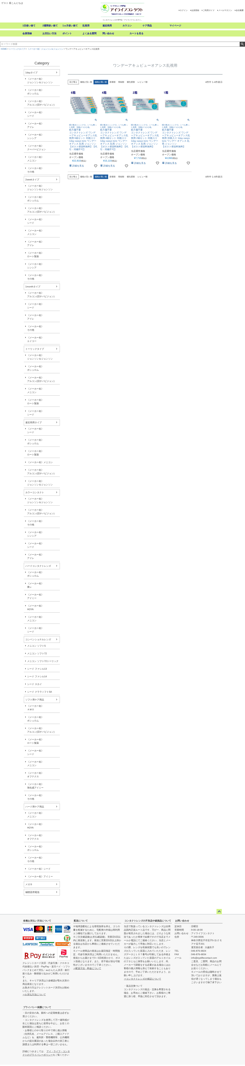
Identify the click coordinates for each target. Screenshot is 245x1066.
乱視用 (86, 25)
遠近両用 (107, 25)
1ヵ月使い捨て (70, 25)
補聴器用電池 (32, 892)
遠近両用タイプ (33, 422)
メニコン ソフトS (36, 645)
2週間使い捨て (50, 25)
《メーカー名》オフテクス (35, 775)
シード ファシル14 (37, 676)
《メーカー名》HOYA (35, 607)
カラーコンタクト (34, 492)
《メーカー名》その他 (35, 170)
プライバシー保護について (37, 1007)
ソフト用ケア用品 (34, 699)
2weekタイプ (32, 179)
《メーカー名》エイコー (35, 339)
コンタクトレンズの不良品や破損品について (147, 920)
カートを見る (137, 33)
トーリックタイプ (17, 49)
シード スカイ (34, 684)
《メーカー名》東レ (35, 585)
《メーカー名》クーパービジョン (36, 148)
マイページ (175, 25)
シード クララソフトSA (39, 691)
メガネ (28, 884)
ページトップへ (219, 911)
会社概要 (240, 10)
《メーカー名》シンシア (35, 136)
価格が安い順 (86, 82)
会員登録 (195, 10)
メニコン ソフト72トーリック (42, 661)
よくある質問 (89, 33)
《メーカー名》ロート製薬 (35, 255)
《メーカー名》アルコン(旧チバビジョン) (40, 103)
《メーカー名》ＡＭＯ (35, 708)
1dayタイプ (31, 72)
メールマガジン (225, 10)
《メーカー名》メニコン (35, 159)
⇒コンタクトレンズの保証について (142, 978)
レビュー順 (143, 82)
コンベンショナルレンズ (38, 639)
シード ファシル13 (37, 668)
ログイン (184, 10)
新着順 (113, 82)
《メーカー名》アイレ (35, 125)
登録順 (121, 82)
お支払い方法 (49, 33)
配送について (81, 920)
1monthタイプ (32, 286)
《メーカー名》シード (35, 114)
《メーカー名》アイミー (35, 596)
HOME (4, 49)
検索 (242, 44)
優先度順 (131, 82)
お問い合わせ (182, 920)
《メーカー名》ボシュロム (35, 92)
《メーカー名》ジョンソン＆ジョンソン (45, 49)
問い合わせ (108, 33)
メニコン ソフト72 (37, 653)
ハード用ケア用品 (34, 806)
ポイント (67, 33)
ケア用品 (147, 25)
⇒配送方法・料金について (87, 968)
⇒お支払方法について (34, 994)
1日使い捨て (29, 25)
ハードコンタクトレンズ (38, 566)
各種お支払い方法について (37, 920)
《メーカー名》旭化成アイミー (35, 786)
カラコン (127, 25)
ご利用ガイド (209, 10)
